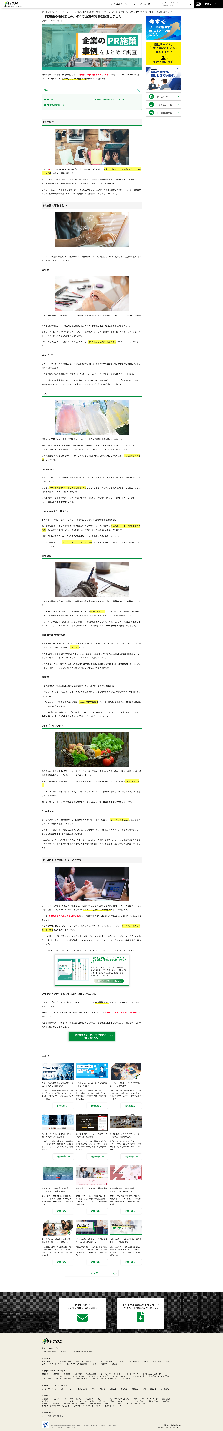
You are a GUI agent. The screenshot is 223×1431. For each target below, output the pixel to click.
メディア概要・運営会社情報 (52, 1416)
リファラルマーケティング (98, 1376)
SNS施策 (67, 1374)
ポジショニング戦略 (106, 1401)
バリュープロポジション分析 (118, 1399)
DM (62, 1389)
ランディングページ (63, 1378)
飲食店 (114, 1364)
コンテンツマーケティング (110, 1374)
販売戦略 (45, 1403)
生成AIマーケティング (113, 1406)
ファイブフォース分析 (73, 1399)
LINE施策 (78, 1374)
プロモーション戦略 (135, 1401)
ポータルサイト (47, 1376)
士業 (43, 1364)
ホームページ (47, 1378)
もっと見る (92, 1273)
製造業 (146, 1361)
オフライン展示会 (98, 1389)
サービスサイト (81, 1378)
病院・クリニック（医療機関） (77, 1364)
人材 (121, 1361)
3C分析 (100, 1399)
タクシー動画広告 (149, 1389)
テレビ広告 (165, 1389)
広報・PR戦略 (153, 1401)
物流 (167, 1361)
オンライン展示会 (77, 1376)
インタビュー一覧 (164, 104)
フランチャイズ (133, 1361)
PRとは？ (51, 99)
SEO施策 (45, 1374)
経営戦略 (45, 1399)
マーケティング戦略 (87, 1401)
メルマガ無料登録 (164, 112)
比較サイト (62, 1376)
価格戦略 (56, 1403)
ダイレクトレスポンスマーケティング (55, 1406)
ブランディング (58, 1401)
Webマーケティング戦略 (99, 1403)
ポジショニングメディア (152, 1374)
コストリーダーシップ (149, 1399)
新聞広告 (113, 1389)
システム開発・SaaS (64, 1361)
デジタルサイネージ (49, 1389)
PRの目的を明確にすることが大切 (109, 99)
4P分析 (121, 1401)
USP (135, 1399)
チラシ (70, 1389)
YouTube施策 (91, 1374)
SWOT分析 (89, 1399)
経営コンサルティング (84, 1361)
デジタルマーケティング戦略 (74, 1403)
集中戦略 (45, 1401)
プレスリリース (126, 1378)
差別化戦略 (166, 1399)
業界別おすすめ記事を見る (83, 1351)
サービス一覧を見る (49, 1351)
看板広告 (124, 1389)
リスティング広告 (118, 1376)
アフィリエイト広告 (137, 1376)
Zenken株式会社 (176, 1425)
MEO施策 (56, 1374)
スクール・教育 (55, 1364)
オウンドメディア (131, 1374)
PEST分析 (56, 1399)
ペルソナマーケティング (136, 1403)
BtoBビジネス (47, 1361)
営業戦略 (165, 1401)
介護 (94, 1364)
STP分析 (72, 1401)
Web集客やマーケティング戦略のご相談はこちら (90, 1036)
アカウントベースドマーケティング (87, 1406)
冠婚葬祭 (104, 1364)
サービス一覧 (162, 96)
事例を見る (65, 1351)
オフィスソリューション (106, 1361)
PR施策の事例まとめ (55, 105)
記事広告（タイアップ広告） (160, 1376)
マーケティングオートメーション (104, 1378)
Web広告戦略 (117, 1403)
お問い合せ (210, 3)
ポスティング (82, 1389)
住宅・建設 (157, 1361)
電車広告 (135, 1389)
